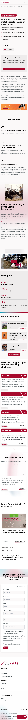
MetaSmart (19, 6)
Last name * (6, 596)
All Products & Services (9, 6)
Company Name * (7, 610)
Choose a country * (8, 617)
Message (5, 623)
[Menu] (26, 2)
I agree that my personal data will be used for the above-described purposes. (14, 643)
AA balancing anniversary (14, 251)
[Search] (24, 2)
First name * (6, 589)
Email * (5, 603)
